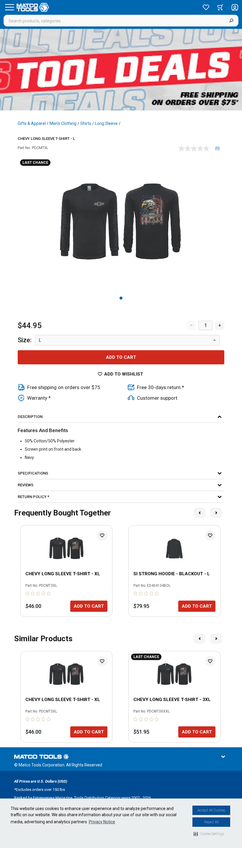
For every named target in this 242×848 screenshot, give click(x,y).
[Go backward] (199, 513)
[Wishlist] (206, 7)
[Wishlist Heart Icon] (102, 535)
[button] (208, 834)
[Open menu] (9, 7)
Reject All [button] (211, 822)
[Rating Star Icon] (27, 593)
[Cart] (220, 7)
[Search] (231, 20)
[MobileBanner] (121, 69)
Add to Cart (121, 357)
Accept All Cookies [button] (211, 810)
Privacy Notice (102, 821)
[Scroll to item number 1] (121, 298)
